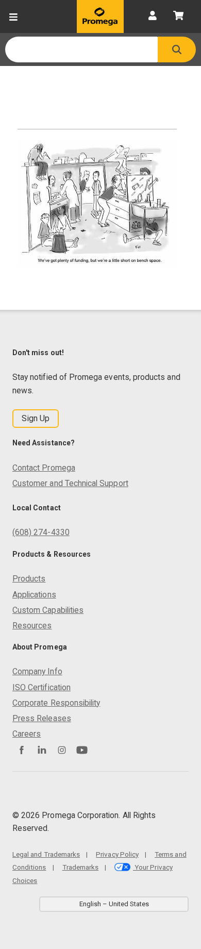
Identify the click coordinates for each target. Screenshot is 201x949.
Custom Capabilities (47, 610)
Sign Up (35, 418)
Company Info (37, 671)
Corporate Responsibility (56, 703)
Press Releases (41, 718)
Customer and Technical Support (70, 483)
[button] (177, 49)
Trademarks (80, 867)
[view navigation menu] (13, 16)
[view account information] (152, 16)
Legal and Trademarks (46, 854)
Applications (34, 595)
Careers (26, 734)
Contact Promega (43, 468)
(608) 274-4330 (41, 532)
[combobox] (81, 49)
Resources (32, 625)
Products (28, 579)
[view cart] (178, 16)
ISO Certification (41, 687)
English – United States (114, 904)
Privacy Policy (117, 854)
